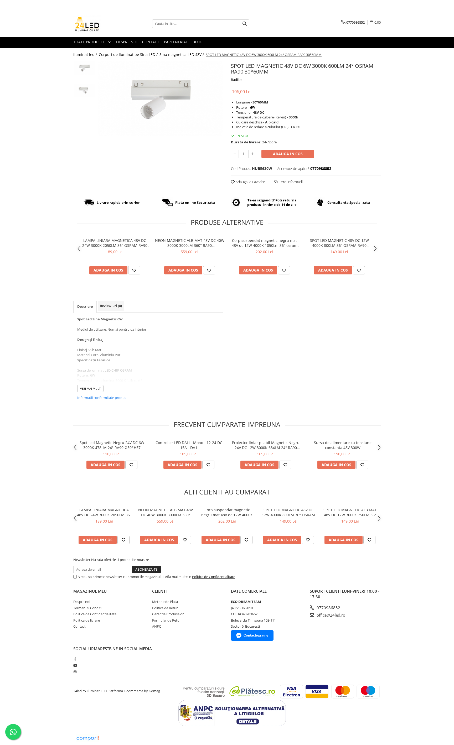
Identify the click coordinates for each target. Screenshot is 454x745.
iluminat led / (85, 54)
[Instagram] (75, 671)
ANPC (156, 626)
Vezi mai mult (90, 388)
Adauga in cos (288, 153)
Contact (150, 41)
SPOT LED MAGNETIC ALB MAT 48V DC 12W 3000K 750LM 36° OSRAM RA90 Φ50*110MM (350, 512)
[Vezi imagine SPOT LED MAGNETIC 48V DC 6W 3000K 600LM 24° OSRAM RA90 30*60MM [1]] (84, 90)
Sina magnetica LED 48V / (182, 54)
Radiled (237, 79)
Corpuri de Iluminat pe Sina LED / (129, 54)
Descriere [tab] (85, 306)
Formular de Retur (166, 620)
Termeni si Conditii (87, 608)
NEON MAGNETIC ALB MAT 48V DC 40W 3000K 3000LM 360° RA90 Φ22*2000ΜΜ (189, 243)
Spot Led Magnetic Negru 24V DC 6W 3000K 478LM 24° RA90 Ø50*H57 (112, 445)
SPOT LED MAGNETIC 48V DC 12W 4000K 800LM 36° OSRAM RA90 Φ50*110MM (339, 243)
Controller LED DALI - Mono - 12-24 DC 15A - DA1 (189, 445)
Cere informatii (290, 181)
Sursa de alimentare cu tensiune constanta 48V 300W (343, 445)
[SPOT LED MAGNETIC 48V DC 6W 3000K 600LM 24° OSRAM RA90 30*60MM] (160, 98)
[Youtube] (75, 665)
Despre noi (126, 41)
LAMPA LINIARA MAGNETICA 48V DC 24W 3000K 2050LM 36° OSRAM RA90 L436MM (114, 243)
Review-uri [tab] (111, 305)
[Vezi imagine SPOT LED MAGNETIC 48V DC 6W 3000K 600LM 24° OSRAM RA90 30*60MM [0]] (84, 68)
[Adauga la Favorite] (134, 270)
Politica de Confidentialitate (213, 576)
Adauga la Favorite (250, 181)
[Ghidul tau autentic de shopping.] (87, 738)
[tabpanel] (160, 98)
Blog (197, 41)
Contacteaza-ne (256, 635)
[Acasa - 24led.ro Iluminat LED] (99, 23)
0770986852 (328, 607)
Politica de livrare (86, 620)
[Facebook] (75, 659)
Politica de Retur (165, 608)
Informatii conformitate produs (101, 397)
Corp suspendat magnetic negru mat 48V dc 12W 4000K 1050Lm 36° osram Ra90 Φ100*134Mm (264, 243)
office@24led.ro (330, 615)
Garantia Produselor (168, 614)
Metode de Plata (165, 601)
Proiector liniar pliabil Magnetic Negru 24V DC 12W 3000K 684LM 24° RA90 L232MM (266, 445)
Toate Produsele (90, 41)
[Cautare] (244, 23)
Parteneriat (176, 41)
